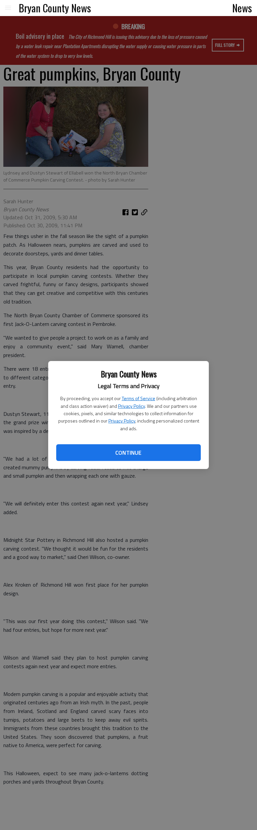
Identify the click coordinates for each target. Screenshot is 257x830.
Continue (128, 453)
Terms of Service (138, 398)
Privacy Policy (131, 405)
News (242, 7)
